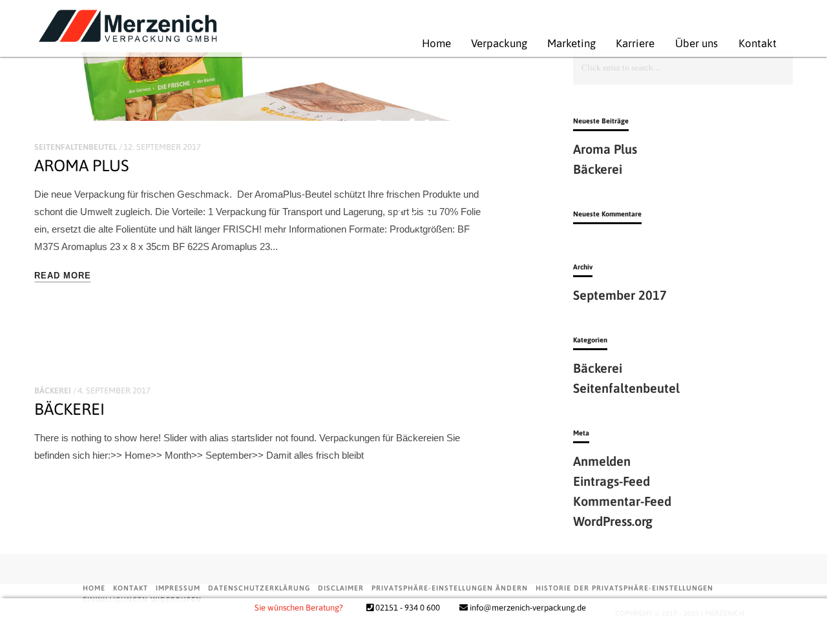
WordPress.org (613, 521)
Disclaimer (341, 588)
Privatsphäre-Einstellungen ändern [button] (450, 588)
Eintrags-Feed (611, 481)
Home (415, 43)
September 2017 (620, 295)
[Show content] (413, 213)
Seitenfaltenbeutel (626, 388)
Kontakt (737, 43)
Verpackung (478, 43)
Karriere (614, 43)
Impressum (178, 588)
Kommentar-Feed (622, 501)
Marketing (551, 43)
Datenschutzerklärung (259, 588)
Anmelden (602, 461)
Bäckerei (52, 390)
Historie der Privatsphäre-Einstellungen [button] (624, 588)
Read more (62, 275)
